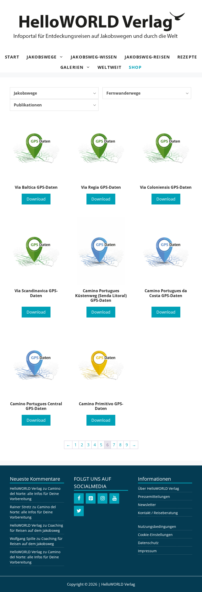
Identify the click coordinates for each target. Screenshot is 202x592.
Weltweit (109, 67)
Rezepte (187, 57)
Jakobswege (42, 57)
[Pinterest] (91, 498)
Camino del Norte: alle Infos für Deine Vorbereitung (35, 493)
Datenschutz (148, 542)
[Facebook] (79, 498)
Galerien (72, 67)
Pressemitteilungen (154, 496)
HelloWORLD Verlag (26, 488)
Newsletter (147, 504)
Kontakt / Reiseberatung (158, 512)
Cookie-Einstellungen (155, 534)
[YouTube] (114, 498)
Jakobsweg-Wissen (94, 57)
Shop (135, 67)
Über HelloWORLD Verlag (158, 488)
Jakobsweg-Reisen (147, 57)
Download (36, 199)
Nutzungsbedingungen (157, 526)
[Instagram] (102, 498)
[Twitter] (79, 511)
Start (12, 57)
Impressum (147, 551)
